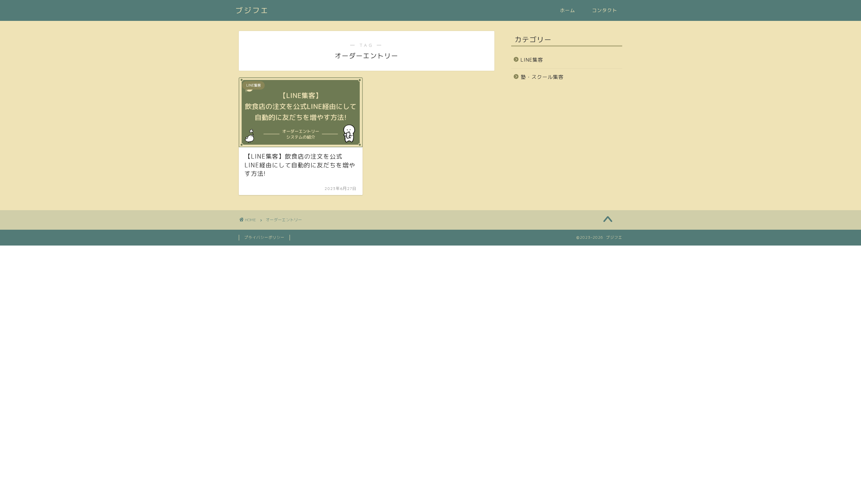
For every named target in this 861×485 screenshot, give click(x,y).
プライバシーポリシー (264, 237)
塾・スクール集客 (542, 76)
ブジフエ (252, 10)
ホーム (567, 10)
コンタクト (604, 10)
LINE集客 (532, 59)
